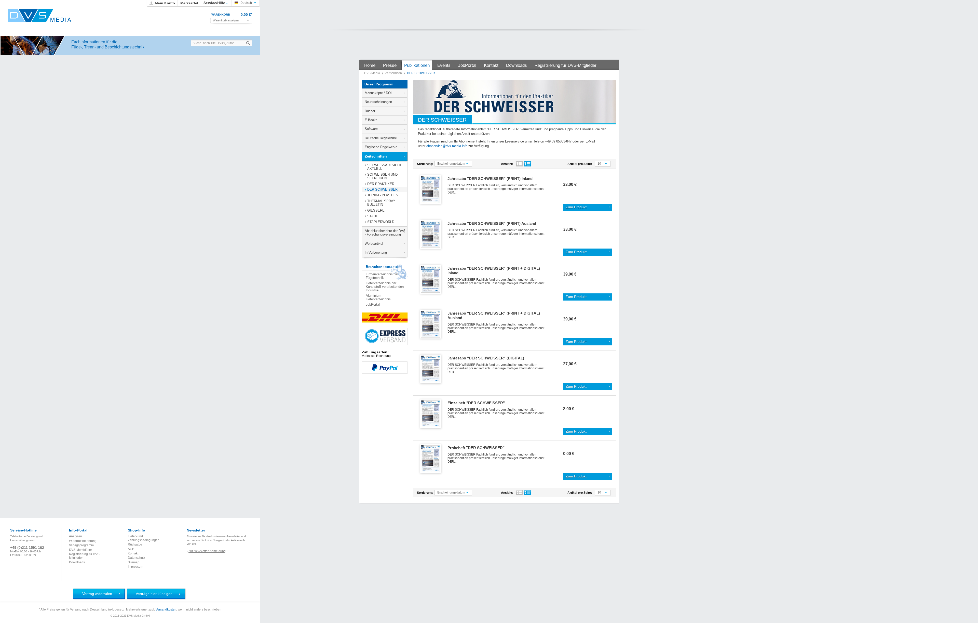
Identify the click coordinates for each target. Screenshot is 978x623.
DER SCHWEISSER (382, 189)
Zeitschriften (394, 73)
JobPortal (373, 304)
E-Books (371, 120)
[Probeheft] (432, 459)
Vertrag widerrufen (97, 594)
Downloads (77, 562)
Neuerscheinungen (378, 102)
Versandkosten (166, 609)
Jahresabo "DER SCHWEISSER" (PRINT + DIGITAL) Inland (493, 270)
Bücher (370, 111)
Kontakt (133, 553)
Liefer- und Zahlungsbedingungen (143, 538)
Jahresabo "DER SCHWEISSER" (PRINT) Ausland (491, 223)
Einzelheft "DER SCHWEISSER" (476, 403)
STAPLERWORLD (380, 222)
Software (371, 129)
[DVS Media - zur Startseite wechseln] (39, 15)
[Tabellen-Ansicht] (519, 163)
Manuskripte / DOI (378, 93)
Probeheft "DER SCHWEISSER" (476, 448)
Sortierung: (425, 164)
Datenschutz (136, 558)
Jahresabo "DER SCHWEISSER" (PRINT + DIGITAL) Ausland (493, 315)
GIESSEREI (376, 210)
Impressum (135, 566)
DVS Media (372, 73)
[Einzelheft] (432, 414)
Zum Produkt (576, 207)
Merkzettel (189, 3)
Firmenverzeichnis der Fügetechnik (382, 276)
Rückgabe (135, 544)
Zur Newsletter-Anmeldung (207, 551)
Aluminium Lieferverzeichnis (378, 297)
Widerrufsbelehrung (83, 541)
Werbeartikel (374, 243)
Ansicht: (507, 164)
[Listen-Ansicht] (527, 163)
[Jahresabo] (432, 189)
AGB (131, 549)
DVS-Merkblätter (80, 550)
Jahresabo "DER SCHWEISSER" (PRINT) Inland (490, 178)
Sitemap (133, 562)
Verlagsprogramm (81, 545)
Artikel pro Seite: (579, 164)
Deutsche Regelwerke (381, 138)
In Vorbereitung (376, 252)
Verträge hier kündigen (154, 594)
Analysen (75, 536)
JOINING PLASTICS (382, 195)
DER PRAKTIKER (380, 184)
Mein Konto (165, 3)
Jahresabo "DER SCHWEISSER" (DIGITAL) (485, 358)
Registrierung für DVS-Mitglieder (84, 556)
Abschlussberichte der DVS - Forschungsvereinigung (385, 232)
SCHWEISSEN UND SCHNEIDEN (382, 176)
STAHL (372, 216)
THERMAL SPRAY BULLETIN (381, 202)
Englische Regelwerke (381, 147)
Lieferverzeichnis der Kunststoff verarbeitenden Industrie (385, 286)
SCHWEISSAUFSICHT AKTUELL (384, 167)
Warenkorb (220, 14)
